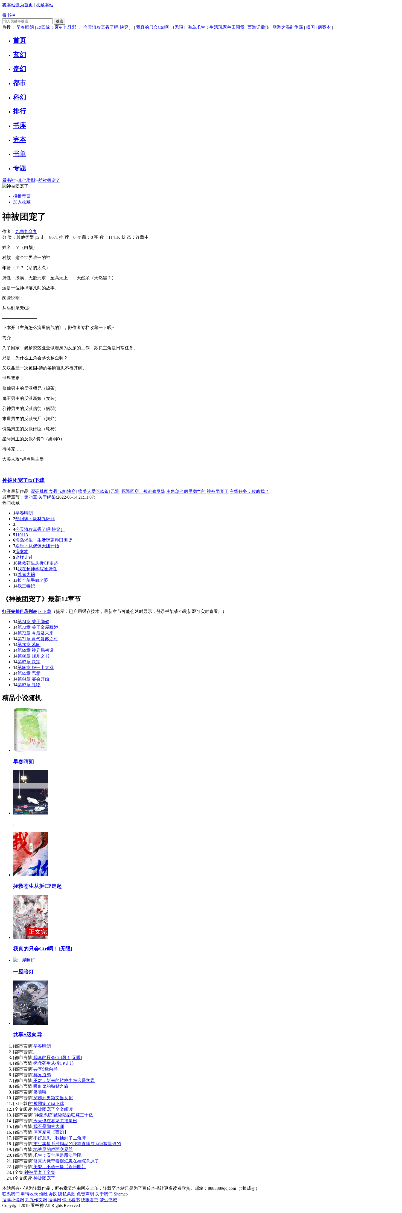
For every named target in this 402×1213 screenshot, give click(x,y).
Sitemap (121, 1194)
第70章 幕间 (29, 644)
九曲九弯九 (26, 231)
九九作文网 (36, 1199)
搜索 (59, 21)
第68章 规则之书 (33, 656)
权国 (310, 27)
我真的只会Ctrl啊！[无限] (160, 27)
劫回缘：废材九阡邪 (56, 27)
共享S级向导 (45, 1069)
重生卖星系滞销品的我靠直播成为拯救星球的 (77, 1143)
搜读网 (54, 1199)
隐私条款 (66, 1194)
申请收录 (29, 1194)
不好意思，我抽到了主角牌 (59, 1138)
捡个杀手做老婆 (33, 580)
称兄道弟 (42, 1074)
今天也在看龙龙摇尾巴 (55, 1120)
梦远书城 (108, 1199)
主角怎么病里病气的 (186, 491)
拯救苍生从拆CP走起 (38, 563)
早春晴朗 (25, 27)
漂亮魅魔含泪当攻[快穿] (54, 491)
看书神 (8, 15)
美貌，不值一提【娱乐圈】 (59, 1166)
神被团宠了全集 (40, 1172)
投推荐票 (22, 196)
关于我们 (104, 1194)
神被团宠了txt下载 (23, 480)
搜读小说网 (13, 1199)
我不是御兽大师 (48, 1126)
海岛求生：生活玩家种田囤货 (216, 27)
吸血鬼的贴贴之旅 (50, 1086)
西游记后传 (258, 27)
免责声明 (85, 1194)
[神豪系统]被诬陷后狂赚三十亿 (63, 1115)
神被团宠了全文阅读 (53, 1109)
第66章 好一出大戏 (36, 667)
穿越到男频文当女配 (53, 1097)
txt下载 (44, 611)
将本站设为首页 (17, 4)
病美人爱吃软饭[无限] (99, 491)
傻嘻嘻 (39, 1092)
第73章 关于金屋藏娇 (38, 627)
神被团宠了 (49, 180)
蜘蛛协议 (48, 1194)
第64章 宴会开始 (33, 679)
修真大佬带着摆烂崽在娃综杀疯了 (66, 1161)
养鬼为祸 (26, 574)
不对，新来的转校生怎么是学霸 (64, 1080)
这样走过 (24, 557)
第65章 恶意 (29, 673)
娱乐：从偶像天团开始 (37, 545)
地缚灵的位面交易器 (53, 1149)
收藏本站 (44, 4)
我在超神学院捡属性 (37, 568)
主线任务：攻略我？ (249, 491)
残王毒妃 (26, 586)
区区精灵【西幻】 (50, 1132)
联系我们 (11, 1194)
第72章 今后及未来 (36, 633)
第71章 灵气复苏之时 (38, 638)
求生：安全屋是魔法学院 (57, 1155)
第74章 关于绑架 (33, 621)
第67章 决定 (29, 661)
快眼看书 (71, 1199)
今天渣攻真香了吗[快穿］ (108, 27)
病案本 (324, 27)
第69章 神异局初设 (36, 650)
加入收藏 (22, 202)
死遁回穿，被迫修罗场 (143, 491)
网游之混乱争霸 (287, 27)
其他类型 (26, 180)
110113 (21, 535)
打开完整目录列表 (19, 611)
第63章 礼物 (29, 684)
